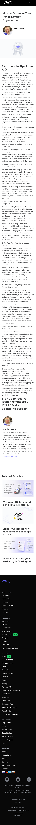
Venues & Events (8, 606)
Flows (4, 656)
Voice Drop (6, 694)
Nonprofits (6, 599)
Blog (3, 743)
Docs (4, 726)
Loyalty (4, 624)
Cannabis (5, 595)
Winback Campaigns (9, 707)
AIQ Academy (7, 730)
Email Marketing (7, 663)
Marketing (5, 621)
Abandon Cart (7, 711)
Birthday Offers (7, 704)
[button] (29, 3)
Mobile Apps (6, 631)
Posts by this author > (10, 456)
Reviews (5, 677)
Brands (4, 641)
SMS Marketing (7, 660)
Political (5, 602)
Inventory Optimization (10, 648)
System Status (7, 736)
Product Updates (8, 740)
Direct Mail (6, 701)
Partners (5, 758)
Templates (6, 697)
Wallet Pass (6, 670)
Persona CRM (7, 687)
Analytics (5, 638)
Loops (4, 666)
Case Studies (7, 733)
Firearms (5, 609)
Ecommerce (6, 628)
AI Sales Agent (7, 634)
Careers (5, 762)
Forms (4, 680)
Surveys (5, 683)
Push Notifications (8, 673)
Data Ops (5, 645)
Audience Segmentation (11, 690)
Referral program (8, 765)
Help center (6, 723)
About (4, 752)
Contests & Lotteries (10, 714)
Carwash (5, 613)
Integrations (6, 755)
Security (5, 769)
